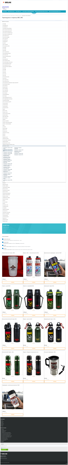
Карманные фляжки (5, 141)
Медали (4, 109)
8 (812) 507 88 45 (5, 6)
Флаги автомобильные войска (7, 53)
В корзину (12, 282)
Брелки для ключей (5, 184)
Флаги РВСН (4, 47)
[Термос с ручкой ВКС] (12, 299)
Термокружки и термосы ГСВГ (7, 163)
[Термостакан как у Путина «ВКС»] (12, 266)
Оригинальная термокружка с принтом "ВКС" (53, 252)
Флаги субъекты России (6, 81)
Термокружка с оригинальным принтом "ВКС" (11, 385)
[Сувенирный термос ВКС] (54, 299)
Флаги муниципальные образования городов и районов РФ (10, 82)
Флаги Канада (4, 95)
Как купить (2, 421)
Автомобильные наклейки (6, 190)
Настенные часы (5, 131)
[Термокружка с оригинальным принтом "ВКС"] (12, 398)
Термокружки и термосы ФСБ (18, 153)
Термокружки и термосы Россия (6, 178)
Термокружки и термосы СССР (18, 149)
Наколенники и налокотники (6, 212)
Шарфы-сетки (4, 218)
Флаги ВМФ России (5, 25)
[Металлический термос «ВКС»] (12, 365)
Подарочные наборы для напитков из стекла (8, 144)
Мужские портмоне (5, 191)
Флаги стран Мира (5, 88)
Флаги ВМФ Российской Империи (7, 28)
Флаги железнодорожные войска (7, 63)
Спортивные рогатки (5, 206)
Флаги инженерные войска (6, 60)
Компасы (4, 200)
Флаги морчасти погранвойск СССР (7, 34)
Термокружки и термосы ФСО (18, 154)
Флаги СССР (4, 73)
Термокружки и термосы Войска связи (6, 162)
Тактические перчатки (5, 216)
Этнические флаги (5, 106)
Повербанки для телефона (6, 197)
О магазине (2, 423)
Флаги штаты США (5, 91)
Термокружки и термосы (6, 145)
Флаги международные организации (7, 98)
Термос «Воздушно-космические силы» (31, 352)
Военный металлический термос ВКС (9, 319)
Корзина (4, 8)
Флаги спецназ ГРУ (5, 38)
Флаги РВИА (4, 48)
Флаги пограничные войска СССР (7, 31)
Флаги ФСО (4, 72)
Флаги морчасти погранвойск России (7, 32)
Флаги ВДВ (4, 23)
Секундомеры (4, 207)
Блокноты (4, 135)
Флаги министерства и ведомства (7, 66)
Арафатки (4, 119)
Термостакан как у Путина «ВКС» (8, 252)
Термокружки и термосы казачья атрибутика (6, 168)
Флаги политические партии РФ (7, 101)
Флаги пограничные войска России (7, 29)
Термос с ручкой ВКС (6, 285)
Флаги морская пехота (6, 35)
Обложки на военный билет (6, 194)
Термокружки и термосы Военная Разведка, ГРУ (6, 157)
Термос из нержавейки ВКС (28, 285)
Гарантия (1, 424)
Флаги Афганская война (6, 76)
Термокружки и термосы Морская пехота (6, 171)
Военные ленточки (5, 188)
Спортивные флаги (5, 104)
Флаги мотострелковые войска (7, 56)
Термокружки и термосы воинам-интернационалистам (7, 160)
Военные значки (5, 110)
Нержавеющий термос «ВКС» (50, 319)
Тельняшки (4, 126)
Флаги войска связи (5, 54)
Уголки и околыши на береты (6, 113)
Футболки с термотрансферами (7, 123)
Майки (4, 125)
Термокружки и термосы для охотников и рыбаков (7, 165)
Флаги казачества (5, 85)
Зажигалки (4, 182)
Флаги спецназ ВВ (5, 44)
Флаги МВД (4, 69)
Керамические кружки (5, 138)
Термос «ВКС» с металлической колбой (31, 252)
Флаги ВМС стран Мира (6, 100)
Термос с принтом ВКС (27, 319)
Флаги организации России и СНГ (7, 97)
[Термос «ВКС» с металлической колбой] (33, 266)
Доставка (1, 422)
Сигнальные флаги (5, 103)
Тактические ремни (5, 215)
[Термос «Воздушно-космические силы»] (33, 365)
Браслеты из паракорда (6, 213)
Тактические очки (5, 210)
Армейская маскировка (6, 209)
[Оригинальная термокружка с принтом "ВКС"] (54, 266)
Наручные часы (5, 129)
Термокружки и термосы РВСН (7, 176)
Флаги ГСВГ (4, 75)
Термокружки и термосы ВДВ (7, 152)
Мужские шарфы (5, 128)
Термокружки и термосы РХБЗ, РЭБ (7, 180)
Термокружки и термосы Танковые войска (17, 152)
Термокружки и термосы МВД (7, 169)
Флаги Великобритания (6, 94)
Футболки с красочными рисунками (7, 122)
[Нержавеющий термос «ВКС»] (54, 332)
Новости (1, 420)
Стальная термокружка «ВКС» (50, 352)
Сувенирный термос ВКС (49, 285)
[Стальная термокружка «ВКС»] (54, 365)
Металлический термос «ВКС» (8, 352)
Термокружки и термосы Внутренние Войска (6, 155)
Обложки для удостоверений (6, 193)
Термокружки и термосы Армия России (7, 148)
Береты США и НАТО (5, 116)
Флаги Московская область (6, 84)
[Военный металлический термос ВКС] (12, 332)
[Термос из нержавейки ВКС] (33, 299)
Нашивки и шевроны (5, 185)
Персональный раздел (3, 458)
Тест (2, 448)
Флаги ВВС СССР (5, 41)
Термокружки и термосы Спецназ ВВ (17, 148)
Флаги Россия (4, 78)
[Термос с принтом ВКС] (33, 332)
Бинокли (4, 203)
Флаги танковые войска (6, 51)
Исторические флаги (5, 107)
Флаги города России (5, 79)
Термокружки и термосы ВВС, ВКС (7, 150)
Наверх (67, 463)
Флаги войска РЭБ (5, 59)
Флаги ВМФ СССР (5, 26)
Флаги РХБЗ (4, 50)
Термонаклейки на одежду (6, 187)
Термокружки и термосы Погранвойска (6, 175)
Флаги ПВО (4, 57)
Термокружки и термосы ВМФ (7, 153)
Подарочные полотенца (6, 132)
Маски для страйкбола (6, 120)
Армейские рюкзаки (5, 219)
